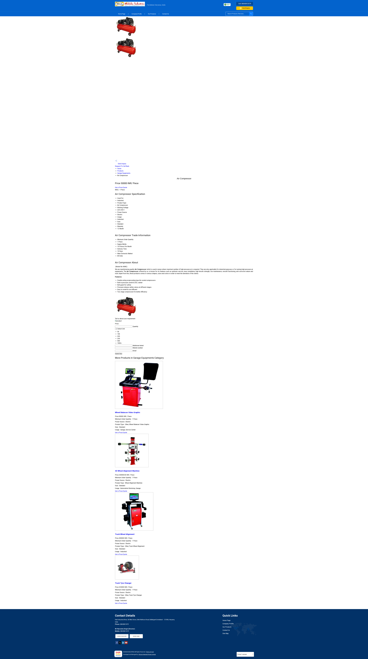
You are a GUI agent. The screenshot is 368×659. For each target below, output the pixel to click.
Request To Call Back (122, 166)
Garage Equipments (123, 173)
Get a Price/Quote (121, 187)
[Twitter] (120, 644)
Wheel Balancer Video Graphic (127, 412)
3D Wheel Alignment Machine (127, 471)
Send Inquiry (246, 8)
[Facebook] (116, 644)
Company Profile (137, 14)
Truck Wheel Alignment (124, 534)
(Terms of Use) (150, 652)
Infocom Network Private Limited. (147, 654)
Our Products (152, 14)
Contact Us (165, 14)
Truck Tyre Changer (123, 583)
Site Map (226, 633)
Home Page (121, 14)
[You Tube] (126, 644)
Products (120, 171)
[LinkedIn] (123, 644)
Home (119, 168)
